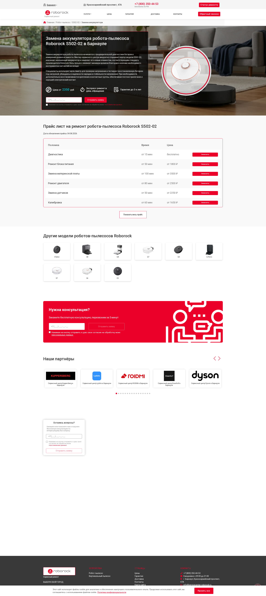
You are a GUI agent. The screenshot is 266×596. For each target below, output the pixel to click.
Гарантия (129, 14)
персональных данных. (113, 105)
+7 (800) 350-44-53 (146, 3)
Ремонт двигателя (58, 183)
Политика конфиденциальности (111, 592)
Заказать (205, 154)
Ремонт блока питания (61, 164)
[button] (215, 358)
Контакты (177, 14)
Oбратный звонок (209, 14)
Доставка (155, 14)
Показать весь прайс (133, 214)
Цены (109, 14)
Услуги (87, 14)
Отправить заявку (95, 100)
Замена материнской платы (64, 173)
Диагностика (55, 154)
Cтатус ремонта (209, 5)
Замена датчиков (58, 192)
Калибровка (55, 202)
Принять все (204, 591)
